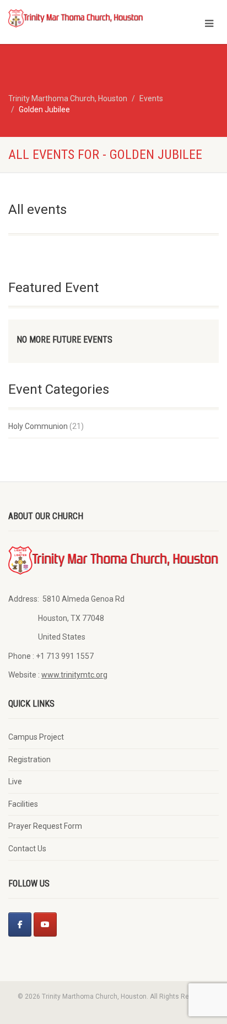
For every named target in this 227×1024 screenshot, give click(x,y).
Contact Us (27, 848)
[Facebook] (19, 924)
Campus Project (36, 737)
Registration (29, 759)
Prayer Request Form (45, 826)
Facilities (23, 804)
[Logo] (75, 17)
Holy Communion (38, 426)
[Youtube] (45, 924)
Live (15, 781)
